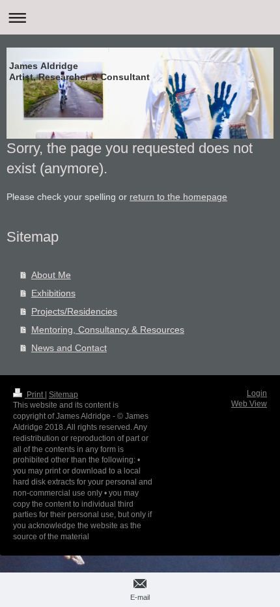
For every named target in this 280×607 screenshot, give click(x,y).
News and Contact (69, 348)
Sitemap (63, 394)
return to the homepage (178, 196)
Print (35, 394)
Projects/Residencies (74, 311)
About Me (51, 275)
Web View (249, 403)
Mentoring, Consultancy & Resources (107, 329)
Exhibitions (53, 293)
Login (257, 393)
